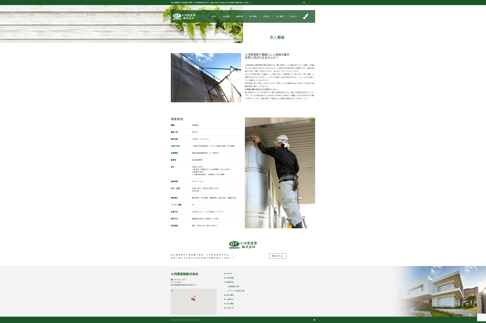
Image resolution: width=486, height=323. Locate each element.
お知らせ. (230, 308)
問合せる (277, 256)
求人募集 (279, 16)
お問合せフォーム (199, 211)
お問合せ (266, 16)
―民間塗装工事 (233, 286)
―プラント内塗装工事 (235, 290)
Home (213, 16)
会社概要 (226, 16)
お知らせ (293, 16)
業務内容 (239, 16)
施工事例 (253, 16)
